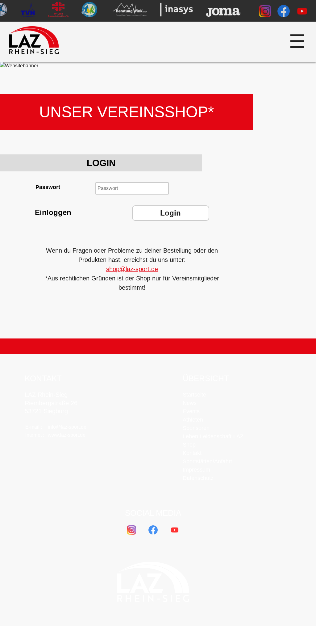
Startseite (194, 395)
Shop (189, 445)
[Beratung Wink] (130, 11)
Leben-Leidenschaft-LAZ (213, 436)
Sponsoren (196, 428)
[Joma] (223, 11)
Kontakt (192, 453)
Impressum (196, 470)
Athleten (193, 420)
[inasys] (176, 11)
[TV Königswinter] (89, 11)
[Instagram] (265, 12)
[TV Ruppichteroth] (58, 11)
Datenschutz (198, 478)
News (190, 403)
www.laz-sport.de (66, 435)
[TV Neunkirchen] (28, 11)
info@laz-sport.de (67, 427)
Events (191, 411)
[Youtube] (302, 12)
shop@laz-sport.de (132, 269)
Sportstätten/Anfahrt (207, 461)
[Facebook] (283, 12)
